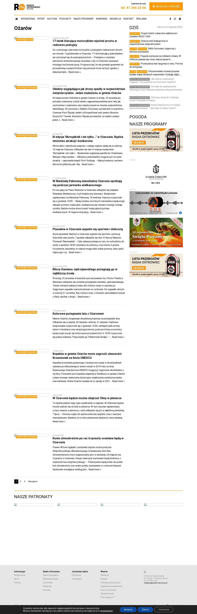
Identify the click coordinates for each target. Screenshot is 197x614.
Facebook (76, 575)
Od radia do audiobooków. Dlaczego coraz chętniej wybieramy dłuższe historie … (156, 89)
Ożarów (20, 39)
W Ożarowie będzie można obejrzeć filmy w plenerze (87, 398)
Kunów (133, 72)
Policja (29, 39)
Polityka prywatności (110, 582)
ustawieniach (106, 611)
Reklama (141, 18)
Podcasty (65, 18)
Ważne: (104, 571)
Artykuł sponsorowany (139, 79)
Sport (41, 18)
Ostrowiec (142, 49)
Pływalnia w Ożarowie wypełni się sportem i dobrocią (88, 229)
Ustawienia (164, 609)
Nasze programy (84, 18)
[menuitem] (17, 18)
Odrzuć (145, 609)
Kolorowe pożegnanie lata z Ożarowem (78, 313)
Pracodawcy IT (108, 597)
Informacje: (20, 571)
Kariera (104, 579)
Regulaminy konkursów (111, 586)
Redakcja (115, 18)
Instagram (77, 579)
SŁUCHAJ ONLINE (167, 6)
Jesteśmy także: (80, 571)
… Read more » (73, 72)
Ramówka (101, 18)
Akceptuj (128, 609)
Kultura (52, 18)
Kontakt (128, 18)
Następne (32, 481)
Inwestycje (134, 64)
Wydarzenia (28, 18)
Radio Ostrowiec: (51, 571)
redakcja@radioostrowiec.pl (155, 583)
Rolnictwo (134, 56)
